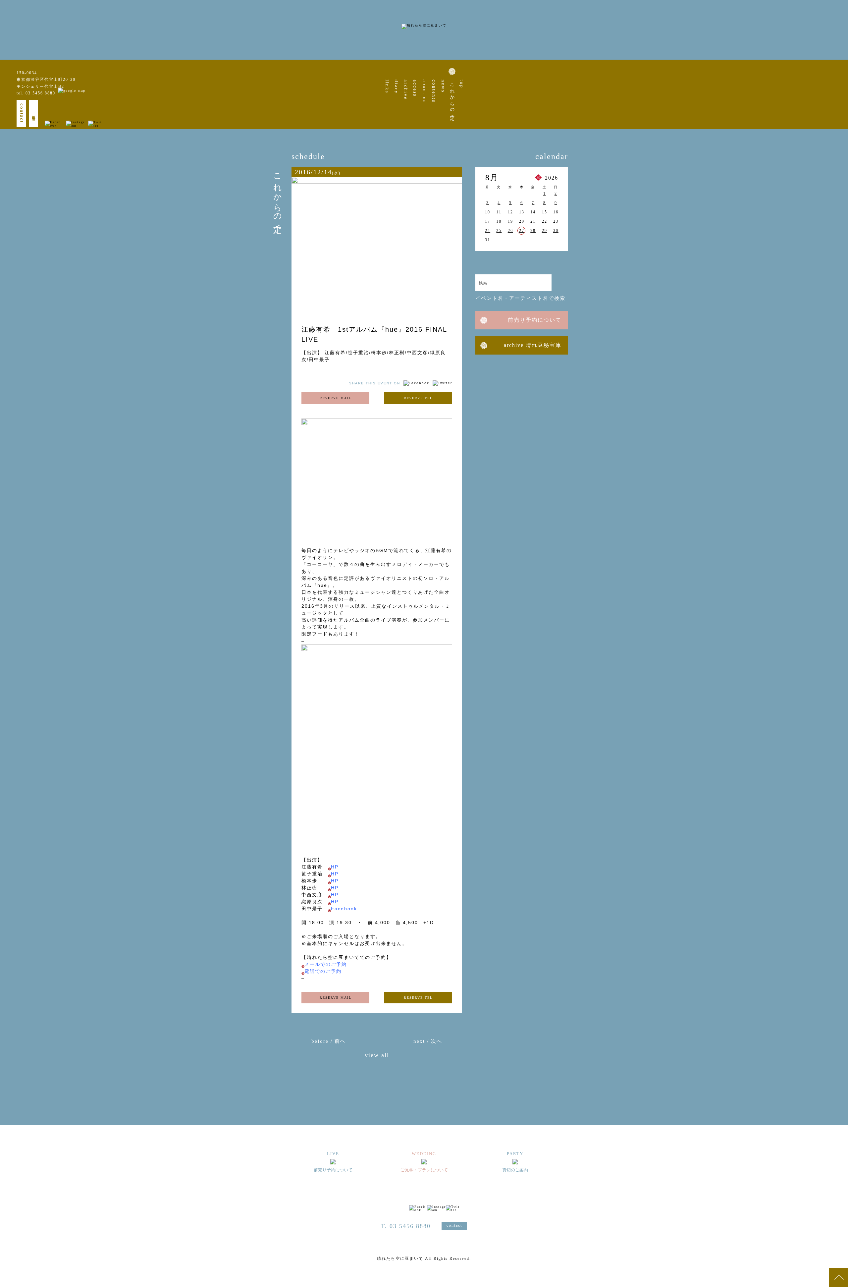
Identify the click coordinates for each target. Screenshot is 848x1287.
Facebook (344, 908)
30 (555, 231)
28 (533, 231)
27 (521, 231)
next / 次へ (427, 1041)
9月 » (555, 259)
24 (487, 231)
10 (487, 212)
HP (335, 866)
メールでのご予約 (325, 964)
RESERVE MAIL (335, 398)
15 (544, 212)
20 (521, 221)
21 (533, 221)
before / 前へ (328, 1041)
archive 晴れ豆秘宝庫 (532, 345)
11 (499, 212)
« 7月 (489, 259)
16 (555, 212)
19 (510, 221)
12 (510, 212)
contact (22, 113)
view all (377, 1055)
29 (544, 231)
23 (555, 221)
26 (510, 231)
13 (521, 212)
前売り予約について (534, 320)
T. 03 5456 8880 (406, 1226)
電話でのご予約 (323, 971)
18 (499, 221)
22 (544, 221)
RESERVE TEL (418, 398)
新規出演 (34, 113)
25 (499, 231)
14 (533, 212)
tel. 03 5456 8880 (36, 93)
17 (487, 221)
